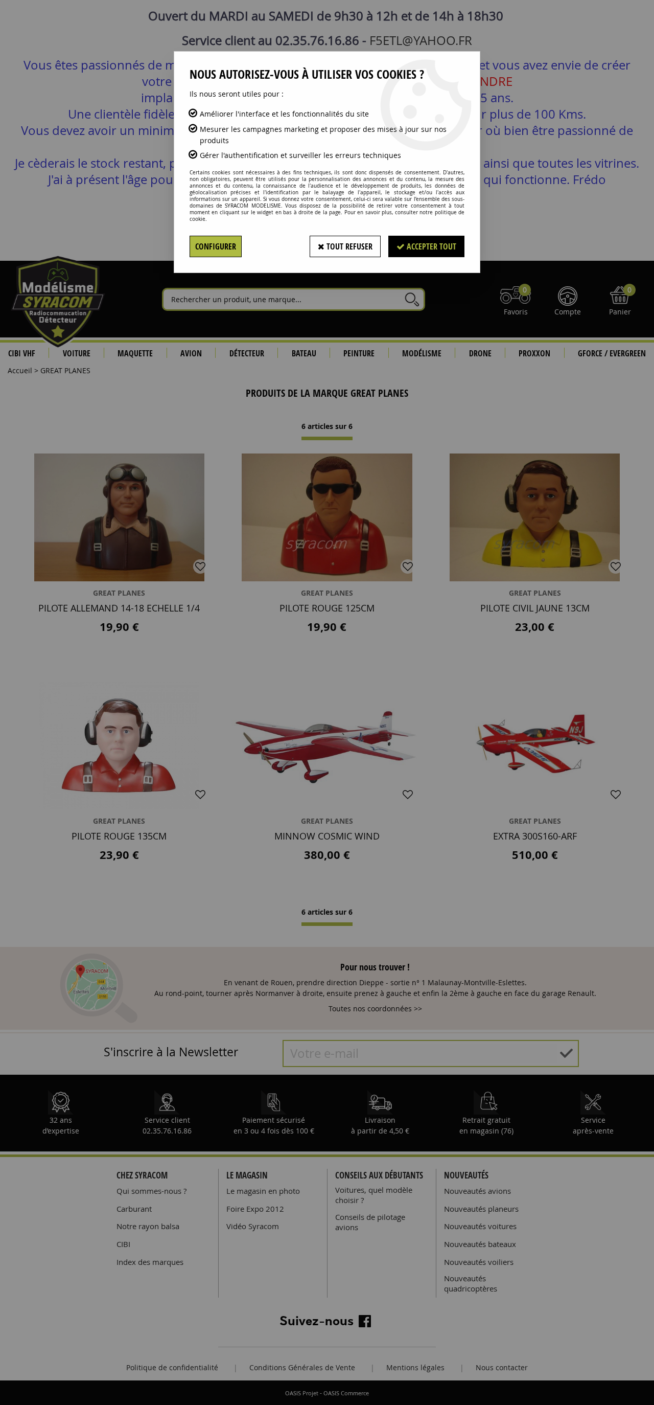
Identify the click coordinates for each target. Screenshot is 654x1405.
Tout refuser (348, 246)
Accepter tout (430, 246)
